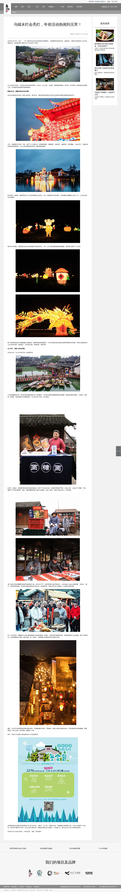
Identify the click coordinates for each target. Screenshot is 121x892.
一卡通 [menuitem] (62, 6)
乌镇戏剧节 (78, 144)
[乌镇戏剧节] (53, 873)
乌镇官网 (91, 1)
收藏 (108, 1)
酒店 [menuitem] (22, 6)
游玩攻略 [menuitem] (79, 6)
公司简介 (21, 886)
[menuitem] (30, 6)
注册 (116, 1)
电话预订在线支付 (100, 1)
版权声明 (6, 886)
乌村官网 (45, 890)
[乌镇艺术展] (89, 873)
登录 (113, 1)
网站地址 (29, 886)
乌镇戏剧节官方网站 (22, 890)
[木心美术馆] (72, 873)
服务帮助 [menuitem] (70, 6)
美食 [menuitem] (43, 6)
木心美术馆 (32, 890)
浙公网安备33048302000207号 (108, 886)
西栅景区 (40, 41)
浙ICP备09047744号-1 (90, 886)
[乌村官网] (39, 873)
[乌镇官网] (30, 873)
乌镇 (31, 41)
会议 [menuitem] (37, 6)
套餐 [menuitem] (16, 6)
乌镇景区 (22, 85)
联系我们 (14, 886)
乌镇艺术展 (39, 890)
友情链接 (36, 886)
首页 (14, 12)
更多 (51, 890)
